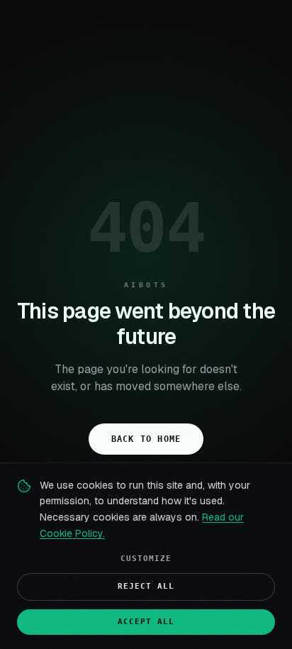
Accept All (146, 621)
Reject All (146, 586)
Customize (146, 558)
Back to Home (146, 439)
